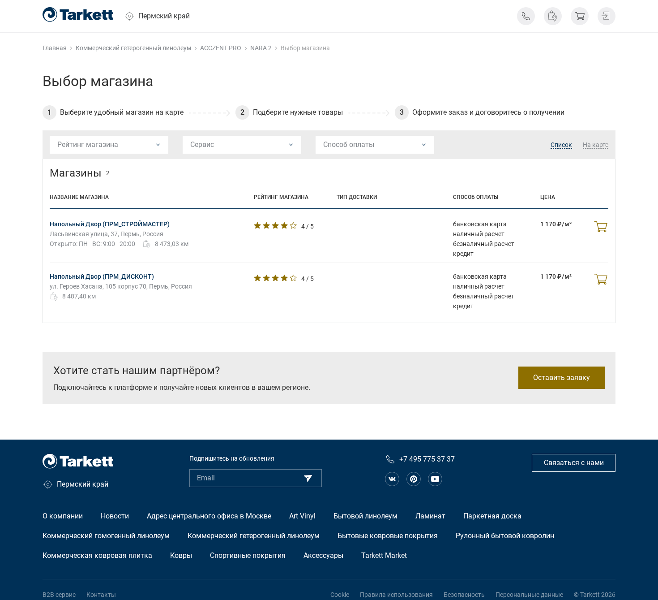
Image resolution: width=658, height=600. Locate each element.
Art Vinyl (302, 516)
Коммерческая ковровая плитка (97, 555)
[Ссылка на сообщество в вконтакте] (392, 479)
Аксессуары (323, 555)
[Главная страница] (78, 14)
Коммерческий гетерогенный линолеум (254, 535)
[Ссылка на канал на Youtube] (435, 479)
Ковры (181, 555)
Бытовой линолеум (365, 516)
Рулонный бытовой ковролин (505, 535)
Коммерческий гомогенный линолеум (106, 535)
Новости (115, 516)
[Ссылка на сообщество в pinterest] (413, 479)
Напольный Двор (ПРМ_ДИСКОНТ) (102, 276)
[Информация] (526, 16)
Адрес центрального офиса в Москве (209, 516)
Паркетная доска (492, 516)
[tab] (561, 145)
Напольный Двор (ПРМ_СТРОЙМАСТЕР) (110, 224)
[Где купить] (553, 16)
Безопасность (464, 594)
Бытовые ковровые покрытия (388, 535)
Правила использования (396, 594)
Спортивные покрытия (248, 555)
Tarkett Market (384, 555)
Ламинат (430, 516)
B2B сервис (59, 594)
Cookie (339, 594)
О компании (63, 516)
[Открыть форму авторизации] (606, 16)
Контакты (101, 594)
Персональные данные (529, 594)
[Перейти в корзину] (580, 16)
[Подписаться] (308, 478)
